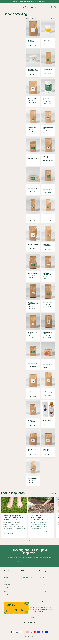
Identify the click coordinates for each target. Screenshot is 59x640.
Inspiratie (41, 577)
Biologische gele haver (32, 450)
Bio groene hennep (32, 361)
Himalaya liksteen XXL (47, 362)
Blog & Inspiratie (8, 594)
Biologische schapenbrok (31, 41)
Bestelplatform (25, 574)
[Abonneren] (41, 561)
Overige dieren (8, 584)
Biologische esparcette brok (47, 274)
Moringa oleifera (32, 216)
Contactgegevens (32, 634)
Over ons (41, 574)
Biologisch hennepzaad (46, 187)
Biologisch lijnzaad (32, 273)
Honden (6, 577)
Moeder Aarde (31, 156)
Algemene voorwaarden (30, 636)
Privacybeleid (25, 634)
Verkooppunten (43, 584)
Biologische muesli (32, 98)
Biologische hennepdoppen (47, 245)
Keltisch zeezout (32, 186)
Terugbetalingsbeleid (42, 634)
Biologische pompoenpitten (31, 421)
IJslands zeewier (32, 127)
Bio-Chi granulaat (47, 302)
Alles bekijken (54, 493)
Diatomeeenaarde (47, 69)
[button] (3, 6)
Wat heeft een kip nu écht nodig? (40, 516)
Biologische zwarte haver (48, 333)
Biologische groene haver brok (33, 333)
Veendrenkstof (46, 40)
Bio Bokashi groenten (46, 99)
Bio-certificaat (42, 591)
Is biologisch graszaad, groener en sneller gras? (13, 516)
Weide (5, 591)
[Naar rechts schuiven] (33, 541)
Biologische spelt (47, 391)
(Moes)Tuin (7, 588)
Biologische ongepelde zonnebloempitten (47, 157)
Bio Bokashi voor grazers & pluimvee (33, 70)
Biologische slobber (33, 244)
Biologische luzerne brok (33, 392)
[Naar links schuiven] (26, 541)
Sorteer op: (28, 18)
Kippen (5, 581)
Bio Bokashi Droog (47, 216)
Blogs (40, 581)
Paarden (6, 574)
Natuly (10, 634)
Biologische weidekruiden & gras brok (33, 303)
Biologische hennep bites (48, 128)
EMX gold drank (47, 420)
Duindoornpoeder (32, 478)
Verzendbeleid (51, 634)
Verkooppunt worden (26, 577)
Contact (41, 588)
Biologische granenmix (46, 450)
